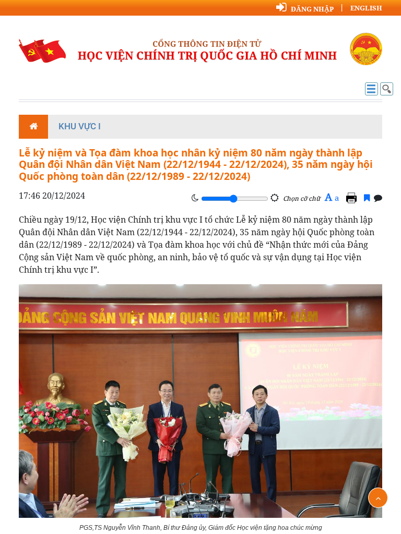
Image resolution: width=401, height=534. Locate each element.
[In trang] (353, 197)
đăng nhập (312, 9)
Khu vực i (79, 126)
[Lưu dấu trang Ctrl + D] (367, 197)
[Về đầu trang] (378, 498)
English (366, 8)
